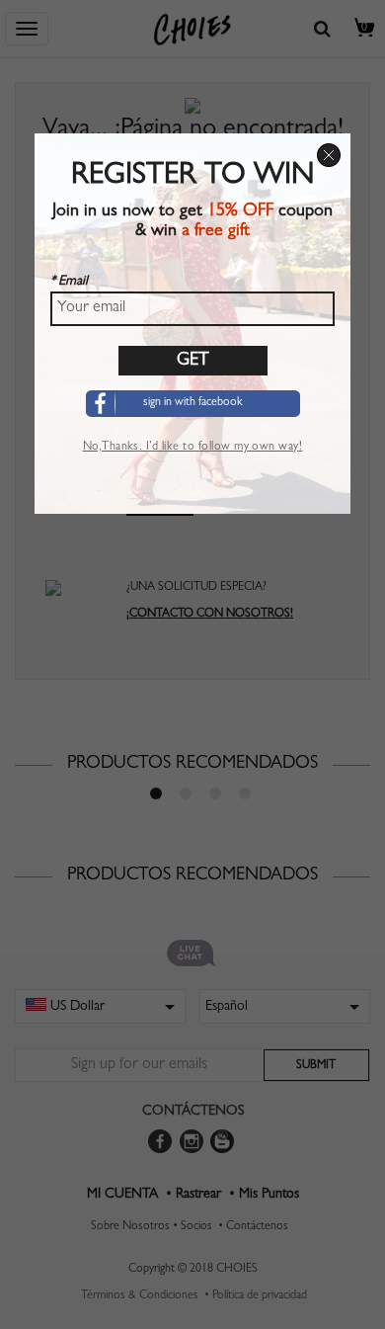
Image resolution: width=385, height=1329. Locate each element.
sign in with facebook (193, 403)
